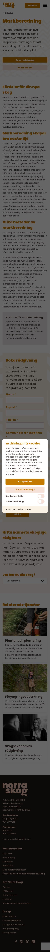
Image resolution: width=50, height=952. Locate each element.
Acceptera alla (25, 481)
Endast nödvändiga (25, 489)
